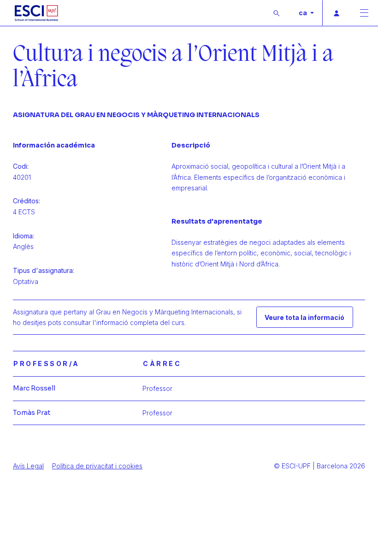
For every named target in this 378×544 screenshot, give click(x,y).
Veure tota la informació (304, 317)
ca (303, 13)
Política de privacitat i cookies (97, 466)
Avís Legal (28, 466)
